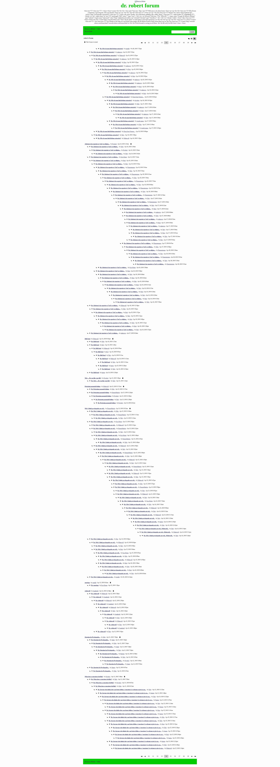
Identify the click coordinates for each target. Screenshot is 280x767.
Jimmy (113, 667)
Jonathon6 (95, 591)
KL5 (103, 345)
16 (175, 42)
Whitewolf (122, 55)
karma (112, 365)
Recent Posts (88, 31)
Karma (157, 700)
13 (162, 42)
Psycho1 (114, 144)
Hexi (125, 62)
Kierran (122, 654)
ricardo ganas (140, 121)
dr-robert (137, 100)
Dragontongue (131, 167)
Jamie (113, 640)
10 (149, 42)
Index (99, 29)
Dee (117, 539)
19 (188, 42)
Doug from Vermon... (138, 97)
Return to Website (90, 29)
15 (170, 42)
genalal (94, 582)
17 (179, 42)
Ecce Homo (124, 157)
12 (157, 42)
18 (184, 42)
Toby (138, 104)
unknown (119, 52)
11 (153, 42)
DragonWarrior (116, 392)
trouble (128, 48)
